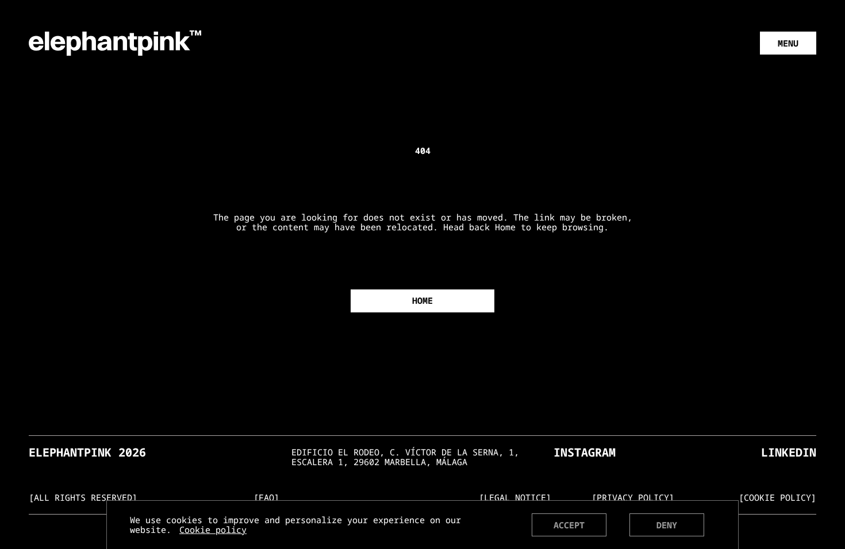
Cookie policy (213, 530)
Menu (788, 43)
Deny (666, 525)
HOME (422, 300)
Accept (569, 525)
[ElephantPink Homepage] (115, 42)
